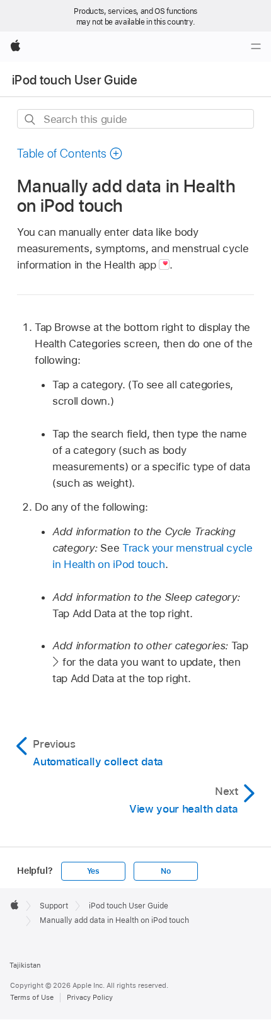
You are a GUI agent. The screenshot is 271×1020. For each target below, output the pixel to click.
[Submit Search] (30, 119)
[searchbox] (135, 119)
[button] (70, 153)
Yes (93, 871)
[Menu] (256, 47)
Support (54, 905)
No (166, 871)
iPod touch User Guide (74, 80)
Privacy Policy (90, 997)
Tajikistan (24, 965)
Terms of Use (32, 997)
